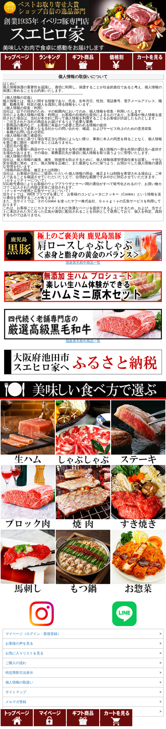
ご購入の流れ (15, 663)
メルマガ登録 (15, 702)
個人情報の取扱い (19, 682)
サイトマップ (15, 692)
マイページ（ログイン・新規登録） (33, 634)
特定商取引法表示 (19, 672)
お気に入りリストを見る (24, 653)
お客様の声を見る (19, 643)
